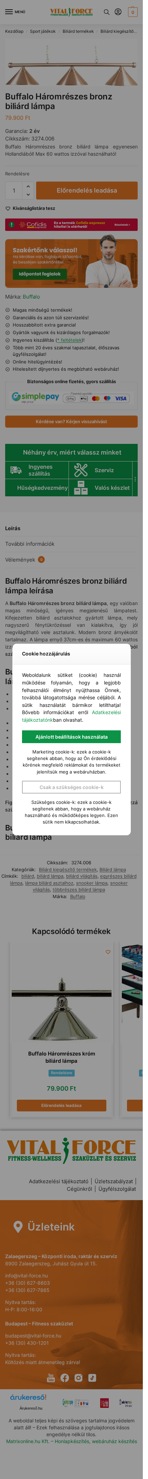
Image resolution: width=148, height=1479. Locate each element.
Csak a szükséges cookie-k (72, 787)
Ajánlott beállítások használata (71, 737)
